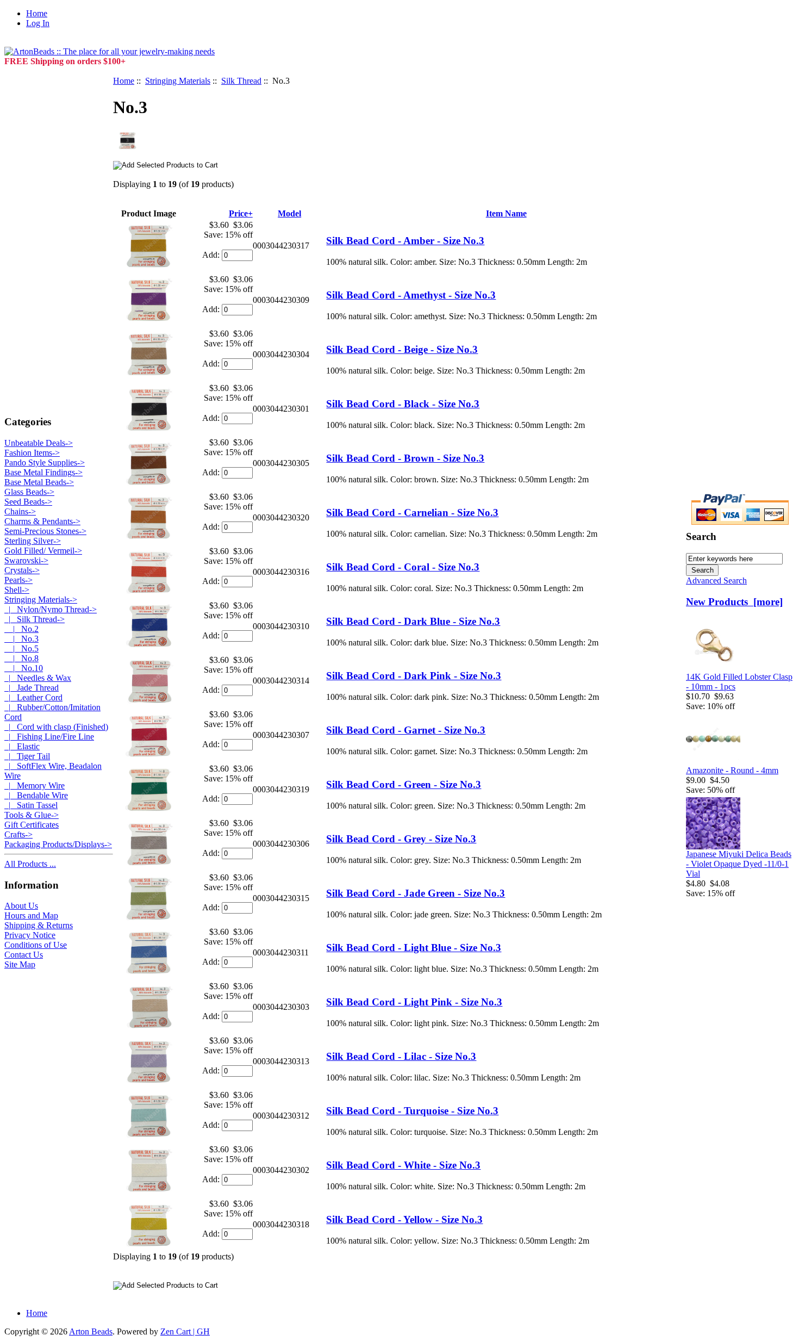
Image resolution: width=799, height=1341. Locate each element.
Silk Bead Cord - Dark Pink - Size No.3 (413, 675)
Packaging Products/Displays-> (58, 844)
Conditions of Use (35, 944)
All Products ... (30, 863)
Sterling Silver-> (32, 540)
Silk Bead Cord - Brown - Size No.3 (405, 458)
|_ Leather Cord (33, 697)
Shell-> (16, 589)
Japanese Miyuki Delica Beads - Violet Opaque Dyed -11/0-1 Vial (738, 863)
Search (701, 536)
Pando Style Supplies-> (44, 462)
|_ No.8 (21, 658)
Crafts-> (18, 834)
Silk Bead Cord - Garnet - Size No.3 (405, 730)
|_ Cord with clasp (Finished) (56, 726)
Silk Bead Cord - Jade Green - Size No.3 (415, 893)
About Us (21, 905)
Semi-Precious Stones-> (45, 531)
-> (40, 599)
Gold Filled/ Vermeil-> (43, 550)
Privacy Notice (29, 935)
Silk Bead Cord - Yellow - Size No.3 (404, 1219)
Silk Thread (241, 80)
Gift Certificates (31, 824)
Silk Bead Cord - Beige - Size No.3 (402, 349)
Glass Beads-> (29, 491)
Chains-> (20, 511)
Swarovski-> (26, 560)
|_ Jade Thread (31, 687)
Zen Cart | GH (185, 1331)
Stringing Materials (177, 80)
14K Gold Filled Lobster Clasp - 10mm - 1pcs (739, 681)
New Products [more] (734, 601)
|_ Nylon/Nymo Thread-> (50, 609)
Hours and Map (31, 915)
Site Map (19, 964)
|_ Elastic (22, 746)
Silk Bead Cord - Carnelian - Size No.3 (412, 512)
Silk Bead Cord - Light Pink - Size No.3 (414, 1002)
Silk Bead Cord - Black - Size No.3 (402, 403)
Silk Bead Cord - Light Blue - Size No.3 (413, 947)
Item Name (506, 213)
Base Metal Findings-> (43, 472)
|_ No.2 (21, 629)
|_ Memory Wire (34, 785)
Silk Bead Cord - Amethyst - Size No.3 (411, 295)
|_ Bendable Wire (36, 795)
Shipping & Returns (38, 925)
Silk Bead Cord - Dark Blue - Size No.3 (413, 621)
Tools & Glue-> (31, 814)
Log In (37, 23)
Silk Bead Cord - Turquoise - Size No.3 (412, 1110)
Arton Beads (91, 1331)
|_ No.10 (23, 668)
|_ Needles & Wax (37, 677)
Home (36, 13)
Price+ (241, 213)
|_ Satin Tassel (31, 805)
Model (289, 213)
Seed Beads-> (28, 501)
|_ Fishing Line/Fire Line (49, 736)
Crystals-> (22, 570)
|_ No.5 (21, 648)
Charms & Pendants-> (42, 521)
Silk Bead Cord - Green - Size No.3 (403, 784)
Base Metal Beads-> (39, 482)
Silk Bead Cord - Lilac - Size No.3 (401, 1056)
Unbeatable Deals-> (38, 443)
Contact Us (23, 954)
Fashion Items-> (32, 452)
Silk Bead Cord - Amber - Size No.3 (405, 240)
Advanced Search (716, 580)
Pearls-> (18, 580)
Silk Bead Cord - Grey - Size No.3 (401, 839)
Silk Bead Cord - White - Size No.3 (403, 1165)
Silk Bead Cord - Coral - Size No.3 (402, 567)
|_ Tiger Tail (27, 756)
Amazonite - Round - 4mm (732, 770)
